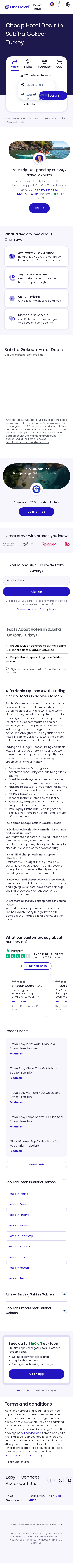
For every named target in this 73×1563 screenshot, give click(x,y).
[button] (55, 4)
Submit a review (36, 966)
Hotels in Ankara (19, 1204)
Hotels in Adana (18, 1193)
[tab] (28, 63)
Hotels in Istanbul (19, 1246)
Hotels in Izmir (17, 1257)
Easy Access (13, 1480)
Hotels (27, 118)
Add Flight (29, 104)
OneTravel (12, 118)
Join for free (36, 512)
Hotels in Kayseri (19, 1268)
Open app (36, 1374)
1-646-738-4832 (46, 190)
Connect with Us (30, 1480)
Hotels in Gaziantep (21, 1236)
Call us (39, 208)
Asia (37, 118)
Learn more (36, 477)
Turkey (49, 118)
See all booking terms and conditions (27, 442)
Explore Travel (37, 7)
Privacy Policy (48, 609)
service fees (51, 426)
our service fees (31, 1433)
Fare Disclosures (18, 1462)
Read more (16, 1053)
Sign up (36, 592)
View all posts (36, 1164)
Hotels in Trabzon (19, 1278)
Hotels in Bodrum (19, 1225)
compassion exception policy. (24, 1455)
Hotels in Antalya (19, 1215)
